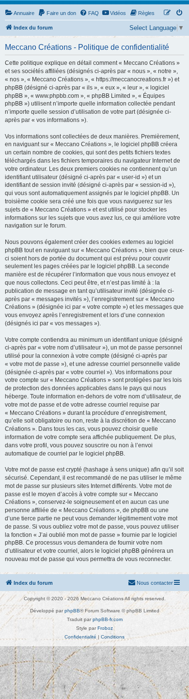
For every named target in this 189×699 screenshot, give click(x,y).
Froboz (105, 628)
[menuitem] (19, 13)
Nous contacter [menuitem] (155, 583)
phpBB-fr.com (108, 619)
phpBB (72, 610)
